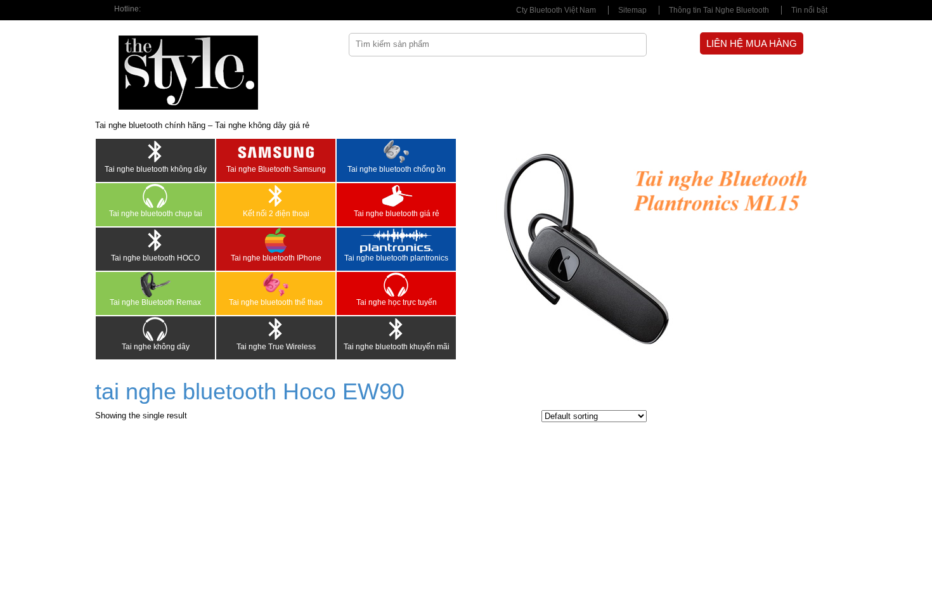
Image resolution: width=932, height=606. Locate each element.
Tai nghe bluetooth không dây (156, 169)
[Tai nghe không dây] (155, 329)
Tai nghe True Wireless (276, 346)
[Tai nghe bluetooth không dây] (155, 151)
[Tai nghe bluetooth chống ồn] (396, 151)
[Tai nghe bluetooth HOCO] (155, 240)
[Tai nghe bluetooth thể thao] (275, 284)
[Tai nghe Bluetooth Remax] (155, 284)
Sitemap (632, 10)
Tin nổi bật (809, 10)
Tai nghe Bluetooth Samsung (276, 169)
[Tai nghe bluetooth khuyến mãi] (396, 329)
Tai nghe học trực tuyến (396, 302)
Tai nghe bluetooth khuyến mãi (397, 346)
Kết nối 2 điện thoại (276, 213)
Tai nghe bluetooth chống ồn (396, 169)
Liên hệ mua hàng (751, 43)
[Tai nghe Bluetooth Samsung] (275, 151)
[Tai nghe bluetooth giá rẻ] (396, 196)
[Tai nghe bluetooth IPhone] (275, 240)
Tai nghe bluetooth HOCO (155, 258)
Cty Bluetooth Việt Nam (556, 10)
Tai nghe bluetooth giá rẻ (396, 213)
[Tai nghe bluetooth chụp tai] (155, 196)
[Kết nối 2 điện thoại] (275, 196)
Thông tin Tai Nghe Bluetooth (719, 10)
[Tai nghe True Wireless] (275, 329)
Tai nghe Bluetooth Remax (155, 302)
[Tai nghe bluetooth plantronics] (396, 240)
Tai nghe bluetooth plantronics (396, 258)
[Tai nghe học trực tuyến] (396, 284)
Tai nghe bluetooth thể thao (276, 302)
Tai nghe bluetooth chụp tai (155, 213)
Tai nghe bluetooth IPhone (276, 258)
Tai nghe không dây (156, 346)
